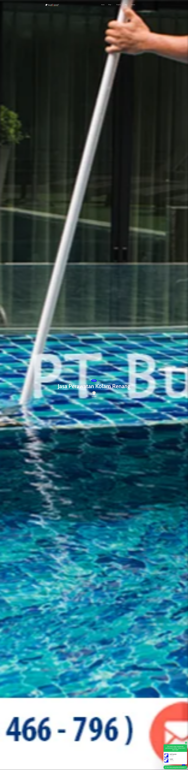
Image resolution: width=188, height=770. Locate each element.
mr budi (94, 396)
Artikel (94, 380)
